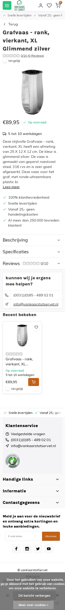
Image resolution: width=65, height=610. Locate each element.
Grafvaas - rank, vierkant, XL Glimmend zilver (19, 362)
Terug (13, 24)
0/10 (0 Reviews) (32, 56)
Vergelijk (14, 61)
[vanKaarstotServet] (19, 5)
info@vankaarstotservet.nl (35, 304)
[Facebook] (16, 548)
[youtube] (48, 548)
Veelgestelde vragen (28, 434)
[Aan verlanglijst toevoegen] (36, 327)
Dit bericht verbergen (34, 595)
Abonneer (51, 536)
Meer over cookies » (33, 605)
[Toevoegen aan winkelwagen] (33, 382)
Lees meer (11, 187)
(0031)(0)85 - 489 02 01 (33, 295)
